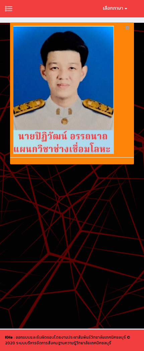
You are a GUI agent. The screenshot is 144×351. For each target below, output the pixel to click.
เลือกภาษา (113, 8)
